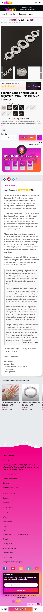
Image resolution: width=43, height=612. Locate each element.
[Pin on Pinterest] (9, 179)
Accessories (7, 522)
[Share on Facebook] (4, 179)
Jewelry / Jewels (8, 14)
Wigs (5, 517)
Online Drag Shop (9, 474)
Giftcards (6, 526)
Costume (22, 14)
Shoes (5, 512)
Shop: (10, 83)
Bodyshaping (7, 507)
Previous (2, 72)
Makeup (6, 503)
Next (41, 72)
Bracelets (17, 23)
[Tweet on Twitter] (13, 179)
